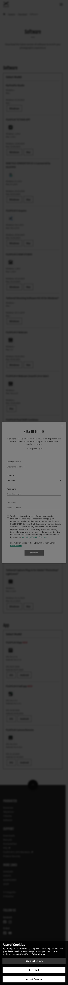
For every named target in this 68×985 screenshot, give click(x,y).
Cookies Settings (34, 960)
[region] (34, 963)
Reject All (34, 970)
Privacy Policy (38, 954)
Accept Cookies (34, 979)
